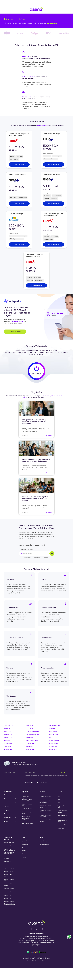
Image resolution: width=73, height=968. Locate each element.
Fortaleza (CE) (8, 740)
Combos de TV (61, 825)
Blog (23, 837)
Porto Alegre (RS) (54, 731)
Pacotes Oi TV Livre (27, 808)
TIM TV (59, 799)
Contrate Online (19, 164)
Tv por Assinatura (47, 668)
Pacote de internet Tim (27, 804)
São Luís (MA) (30, 725)
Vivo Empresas (12, 607)
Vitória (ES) (7, 746)
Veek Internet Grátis (27, 823)
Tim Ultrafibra (46, 638)
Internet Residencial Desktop (45, 820)
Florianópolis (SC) (54, 740)
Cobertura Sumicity (9, 888)
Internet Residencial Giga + (45, 811)
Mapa (41, 837)
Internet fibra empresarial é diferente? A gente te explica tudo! (27, 799)
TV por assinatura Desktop (62, 811)
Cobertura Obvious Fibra (9, 879)
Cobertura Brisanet (9, 865)
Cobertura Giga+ (8, 892)
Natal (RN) (51, 728)
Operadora (25, 844)
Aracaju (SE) (52, 746)
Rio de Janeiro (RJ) (54, 725)
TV (22, 847)
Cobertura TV (7, 898)
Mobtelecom (8, 814)
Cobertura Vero (8, 895)
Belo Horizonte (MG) (32, 734)
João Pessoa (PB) (32, 740)
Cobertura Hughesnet (7, 857)
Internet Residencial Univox (45, 806)
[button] (5, 3)
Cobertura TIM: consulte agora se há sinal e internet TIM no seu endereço (9, 851)
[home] (36, 9)
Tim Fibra (10, 579)
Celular (23, 850)
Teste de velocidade (42, 782)
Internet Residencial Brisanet (45, 797)
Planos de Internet (25, 792)
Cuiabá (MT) (30, 728)
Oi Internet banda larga (27, 812)
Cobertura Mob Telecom (8, 884)
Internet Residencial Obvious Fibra (45, 801)
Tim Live (9, 668)
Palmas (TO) (52, 749)
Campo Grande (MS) (32, 731)
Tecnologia (24, 841)
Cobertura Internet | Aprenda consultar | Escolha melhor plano (9, 903)
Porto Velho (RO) (53, 734)
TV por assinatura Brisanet (62, 816)
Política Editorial (44, 844)
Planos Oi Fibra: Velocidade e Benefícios (26, 818)
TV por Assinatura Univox (62, 820)
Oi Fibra (44, 579)
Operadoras (8, 791)
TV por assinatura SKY (62, 806)
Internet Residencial (48, 607)
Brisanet (6, 810)
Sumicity (6, 806)
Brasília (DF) (8, 743)
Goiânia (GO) (8, 749)
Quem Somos (43, 841)
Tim (5, 795)
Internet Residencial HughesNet (45, 816)
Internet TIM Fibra (9, 842)
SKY (5, 802)
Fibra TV (60, 796)
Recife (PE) (29, 746)
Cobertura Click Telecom (8, 875)
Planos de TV (61, 828)
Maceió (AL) (7, 728)
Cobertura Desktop (9, 868)
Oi (4, 799)
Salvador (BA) (8, 737)
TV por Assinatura (61, 792)
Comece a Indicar (15, 331)
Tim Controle (11, 696)
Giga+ (6, 821)
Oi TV (59, 802)
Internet (24, 857)
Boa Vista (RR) (53, 737)
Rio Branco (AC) (9, 725)
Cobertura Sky (8, 846)
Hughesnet (7, 817)
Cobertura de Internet (14, 638)
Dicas (23, 854)
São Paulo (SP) (53, 743)
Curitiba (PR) (30, 743)
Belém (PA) (29, 737)
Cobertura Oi (7, 861)
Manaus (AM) (8, 734)
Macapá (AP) (8, 731)
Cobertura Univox (8, 871)
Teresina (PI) (30, 749)
